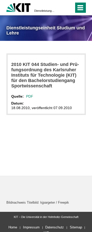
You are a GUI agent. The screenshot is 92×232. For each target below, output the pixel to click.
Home (12, 227)
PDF (29, 96)
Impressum (31, 227)
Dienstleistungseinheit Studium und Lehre (44, 10)
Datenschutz (54, 227)
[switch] (61, 7)
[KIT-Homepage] (18, 7)
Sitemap (76, 227)
